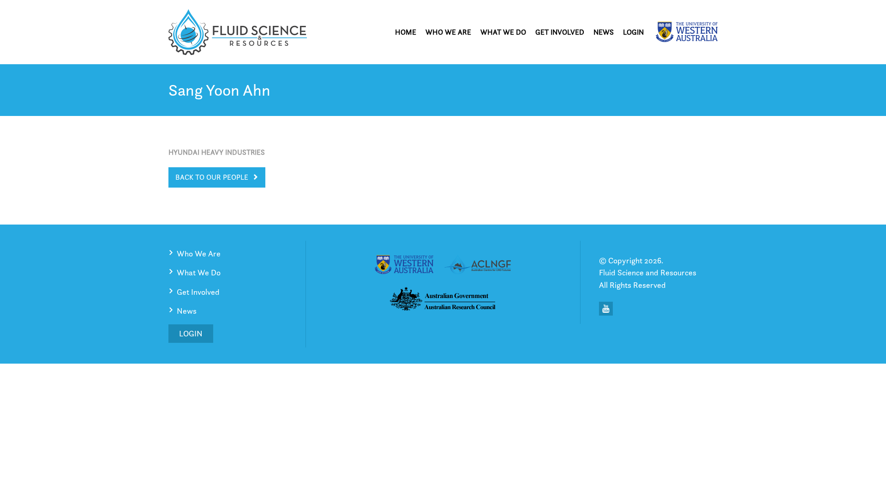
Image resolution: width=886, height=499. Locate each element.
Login (633, 32)
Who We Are (448, 32)
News (603, 32)
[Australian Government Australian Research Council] (443, 300)
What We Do (503, 32)
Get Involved (559, 32)
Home (405, 32)
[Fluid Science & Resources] (237, 32)
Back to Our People (211, 177)
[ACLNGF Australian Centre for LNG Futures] (477, 266)
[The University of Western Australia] (687, 32)
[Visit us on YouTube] (606, 309)
